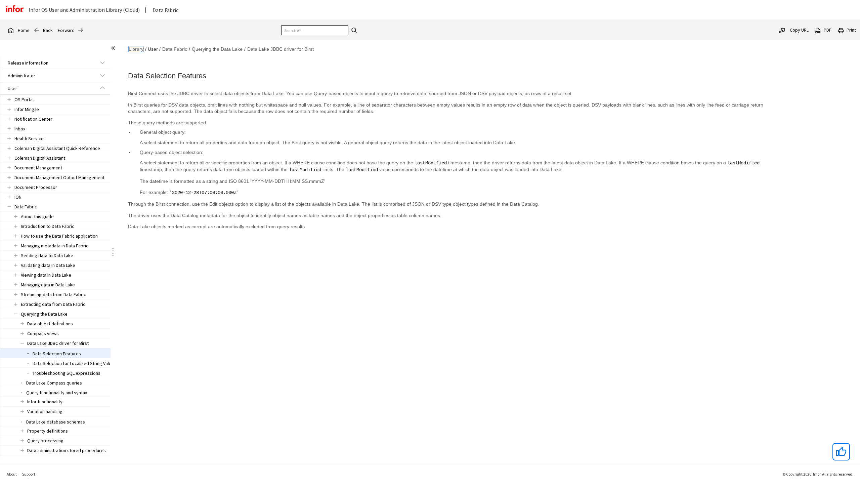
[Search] (353, 30)
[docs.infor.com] (10, 30)
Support (28, 474)
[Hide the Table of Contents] (114, 49)
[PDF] (818, 30)
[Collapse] (102, 88)
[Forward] (81, 30)
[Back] (37, 30)
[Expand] (102, 62)
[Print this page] (841, 30)
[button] (48, 63)
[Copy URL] (782, 30)
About (12, 474)
